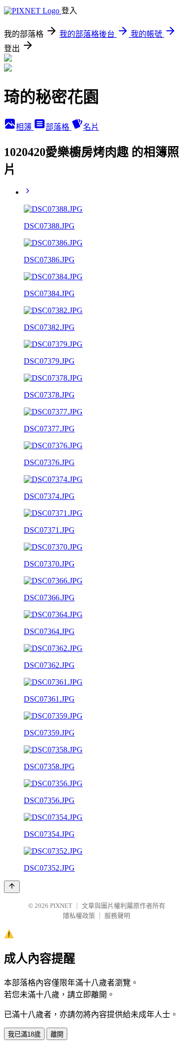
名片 (91, 127)
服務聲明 (117, 915)
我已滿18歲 (24, 1034)
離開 (56, 1034)
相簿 (25, 127)
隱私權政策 (79, 915)
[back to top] (12, 887)
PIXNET (61, 905)
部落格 (58, 127)
